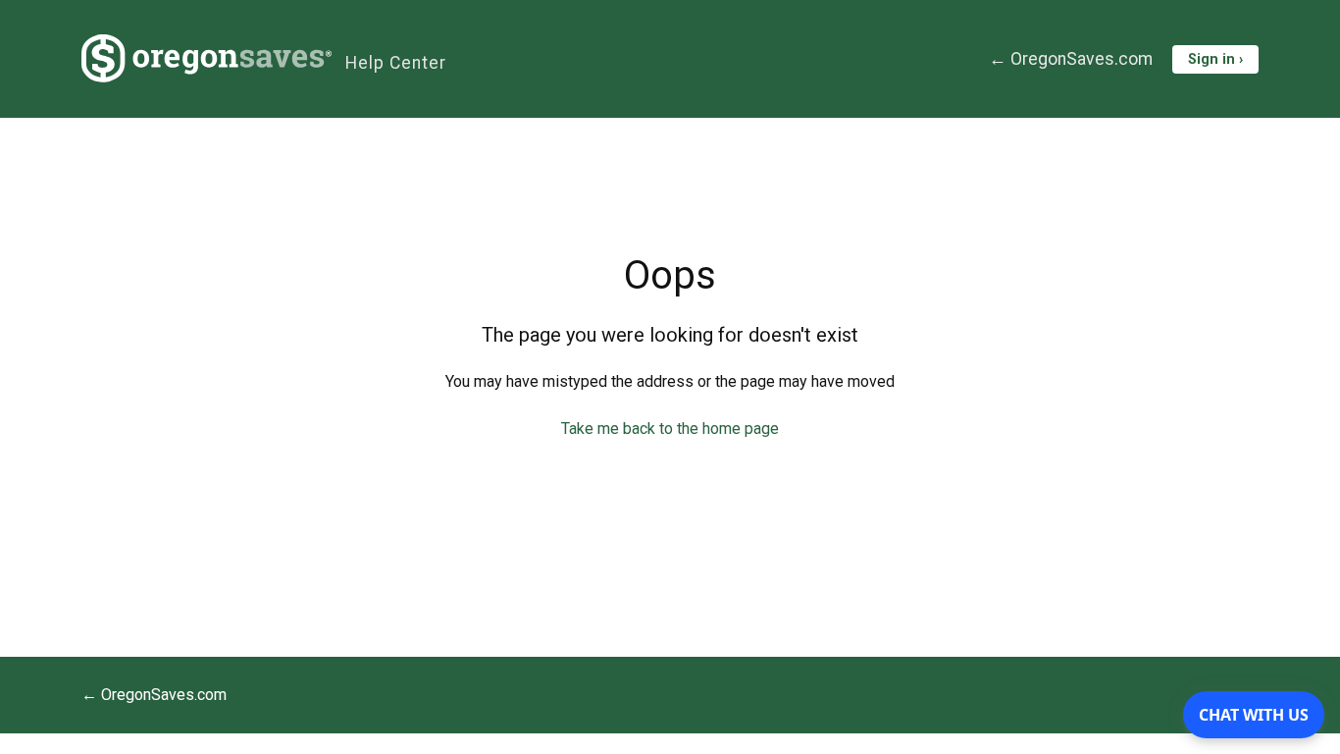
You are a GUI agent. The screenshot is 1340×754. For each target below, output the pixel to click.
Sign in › (1215, 59)
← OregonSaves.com (1071, 59)
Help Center (395, 63)
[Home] (206, 58)
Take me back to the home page (670, 428)
